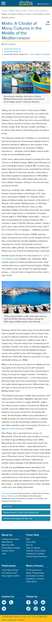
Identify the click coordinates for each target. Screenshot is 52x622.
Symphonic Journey (35, 578)
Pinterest (35, 608)
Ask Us (29, 545)
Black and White (43, 54)
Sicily (12, 120)
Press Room (31, 581)
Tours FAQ (30, 542)
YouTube (43, 602)
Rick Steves (10, 44)
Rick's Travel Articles (38, 10)
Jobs (4, 553)
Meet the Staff (8, 545)
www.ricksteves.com (10, 496)
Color (32, 54)
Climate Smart (8, 550)
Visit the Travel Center (36, 550)
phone (11, 602)
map (4, 608)
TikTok (28, 608)
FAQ (28, 539)
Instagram (35, 602)
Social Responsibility (11, 548)
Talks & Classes (33, 548)
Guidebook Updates (35, 553)
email (4, 602)
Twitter (43, 608)
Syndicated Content (35, 576)
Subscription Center (10, 576)
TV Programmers (34, 570)
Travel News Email (10, 570)
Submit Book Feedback (36, 556)
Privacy (21, 620)
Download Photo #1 (12, 49)
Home (4, 10)
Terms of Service (9, 620)
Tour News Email (9, 573)
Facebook (28, 602)
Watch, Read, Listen (18, 10)
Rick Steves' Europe (26, 3)
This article (6, 493)
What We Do (7, 542)
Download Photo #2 (12, 51)
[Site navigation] (3, 3)
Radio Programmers (35, 573)
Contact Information (10, 539)
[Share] (47, 23)
